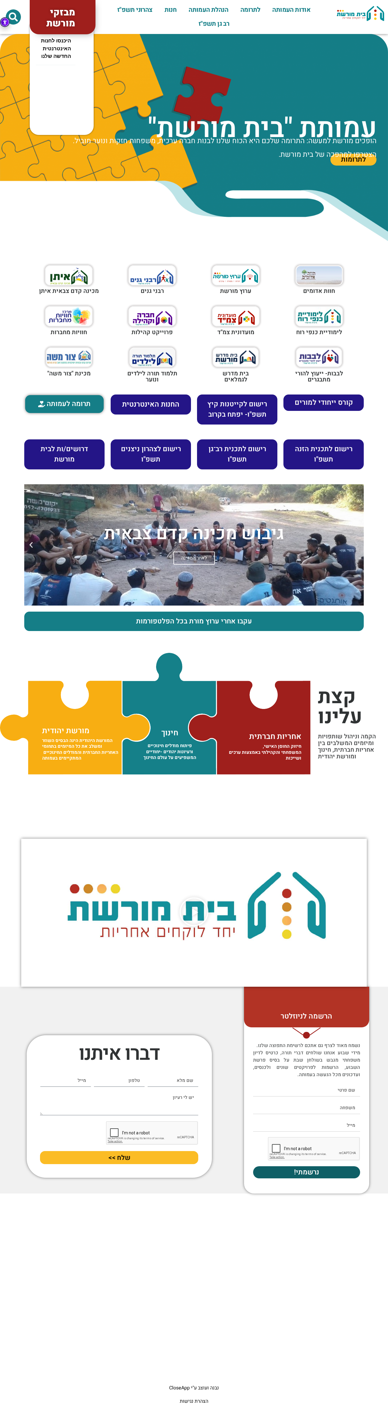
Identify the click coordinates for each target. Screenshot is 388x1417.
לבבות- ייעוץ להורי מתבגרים (319, 376)
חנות (171, 10)
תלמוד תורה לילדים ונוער (152, 376)
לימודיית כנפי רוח (319, 332)
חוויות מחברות (69, 332)
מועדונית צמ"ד (235, 332)
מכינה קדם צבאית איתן (69, 291)
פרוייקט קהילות (152, 332)
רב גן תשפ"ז (214, 24)
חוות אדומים (319, 291)
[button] (13, 17)
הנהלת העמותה (208, 10)
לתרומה (250, 10)
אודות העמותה (291, 10)
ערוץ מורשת (235, 291)
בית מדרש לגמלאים (235, 376)
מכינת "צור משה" (69, 373)
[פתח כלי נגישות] (5, 22)
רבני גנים (152, 291)
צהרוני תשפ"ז (134, 10)
